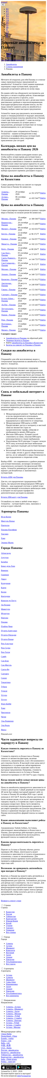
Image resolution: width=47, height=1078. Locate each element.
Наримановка (12, 984)
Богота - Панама (8, 234)
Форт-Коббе (6, 704)
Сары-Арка (11, 982)
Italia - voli (5, 1043)
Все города (10, 964)
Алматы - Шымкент (14, 1009)
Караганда (10, 950)
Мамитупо (5, 609)
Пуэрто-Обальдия (8, 635)
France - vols (6, 1041)
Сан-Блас (5, 661)
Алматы (9, 943)
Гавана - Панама (8, 289)
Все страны (11, 932)
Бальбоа (4, 562)
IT (7, 29)
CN (7, 32)
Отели (8, 53)
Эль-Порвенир (7, 721)
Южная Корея (12, 921)
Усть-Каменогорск (14, 962)
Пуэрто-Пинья (7, 639)
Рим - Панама (7, 320)
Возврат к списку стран (11, 901)
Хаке (3, 538)
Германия (10, 930)
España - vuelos (7, 1038)
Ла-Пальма (5, 605)
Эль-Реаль (5, 725)
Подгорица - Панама (6, 325)
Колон (3, 592)
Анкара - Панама (8, 274)
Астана (9, 946)
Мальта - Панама (8, 330)
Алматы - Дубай (13, 1016)
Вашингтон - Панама (6, 224)
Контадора (5, 596)
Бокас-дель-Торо (8, 566)
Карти (3, 588)
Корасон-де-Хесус (8, 601)
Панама (4, 622)
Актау (8, 955)
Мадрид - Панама (8, 229)
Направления (9, 1000)
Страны (7, 905)
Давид (3, 579)
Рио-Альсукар (7, 644)
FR (7, 27)
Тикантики (6, 682)
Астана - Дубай (12, 1023)
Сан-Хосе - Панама (6, 254)
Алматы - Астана (13, 1007)
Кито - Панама (7, 249)
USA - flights (6, 1048)
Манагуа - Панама (9, 244)
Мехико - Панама (8, 269)
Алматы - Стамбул (14, 1018)
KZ (3, 5)
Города (7, 937)
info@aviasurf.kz (24, 1076)
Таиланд (9, 928)
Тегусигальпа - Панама (7, 310)
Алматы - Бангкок (13, 1020)
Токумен (4, 534)
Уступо (4, 695)
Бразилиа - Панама (9, 279)
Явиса (3, 730)
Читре (3, 717)
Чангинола (5, 712)
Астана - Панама (5, 198)
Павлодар (10, 959)
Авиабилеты (11, 64)
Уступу (4, 699)
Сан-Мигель (6, 665)
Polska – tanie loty (8, 1062)
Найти (43, 193)
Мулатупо (5, 613)
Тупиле (4, 691)
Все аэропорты (12, 996)
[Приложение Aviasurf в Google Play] (24, 1069)
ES (7, 25)
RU (7, 9)
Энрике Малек (7, 543)
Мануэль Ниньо (8, 521)
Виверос (4, 570)
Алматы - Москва (13, 1014)
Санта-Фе (5, 669)
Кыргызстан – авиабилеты (12, 1057)
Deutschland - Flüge (9, 1036)
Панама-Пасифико (9, 530)
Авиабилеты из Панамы (11, 60)
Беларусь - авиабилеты (10, 1052)
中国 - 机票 (6, 1045)
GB (7, 20)
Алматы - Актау (13, 1011)
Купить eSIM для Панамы (12, 477)
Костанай (10, 953)
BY (7, 11)
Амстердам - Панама (6, 284)
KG (7, 16)
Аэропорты (9, 968)
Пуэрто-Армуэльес (9, 631)
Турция (9, 925)
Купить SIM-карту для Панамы (14, 497)
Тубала (4, 687)
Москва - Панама (8, 219)
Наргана (4, 618)
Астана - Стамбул (13, 1025)
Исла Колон (6, 517)
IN (7, 34)
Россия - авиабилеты (10, 1050)
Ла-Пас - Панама (8, 305)
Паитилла (5, 525)
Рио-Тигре (5, 652)
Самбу (3, 656)
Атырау (9, 957)
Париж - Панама (8, 315)
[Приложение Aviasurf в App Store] (9, 1069)
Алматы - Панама (5, 193)
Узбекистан (11, 916)
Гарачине (5, 575)
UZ (7, 14)
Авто (8, 56)
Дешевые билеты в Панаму (17, 340)
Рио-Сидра (5, 648)
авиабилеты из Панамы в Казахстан (27, 343)
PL (7, 36)
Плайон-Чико (7, 626)
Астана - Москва (13, 1027)
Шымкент (10, 948)
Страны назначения (14, 67)
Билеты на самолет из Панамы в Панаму (23, 345)
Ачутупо (5, 557)
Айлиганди (6, 553)
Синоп (4, 678)
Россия (9, 914)
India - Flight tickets (9, 1059)
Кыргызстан (11, 919)
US (7, 18)
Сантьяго (5, 674)
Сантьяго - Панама (9, 295)
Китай (8, 923)
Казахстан (10, 912)
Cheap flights (6, 1034)
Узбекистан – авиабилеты (12, 1055)
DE (7, 23)
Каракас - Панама (8, 239)
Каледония (5, 583)
